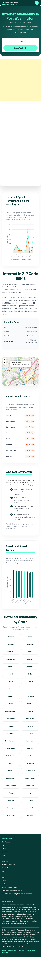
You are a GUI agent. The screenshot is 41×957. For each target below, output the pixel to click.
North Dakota (30, 756)
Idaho (30, 674)
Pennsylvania (30, 771)
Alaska (30, 637)
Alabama (11, 637)
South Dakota (11, 785)
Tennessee (30, 785)
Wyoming (30, 815)
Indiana (30, 681)
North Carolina (11, 756)
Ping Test (5, 868)
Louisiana (30, 696)
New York (30, 748)
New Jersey (30, 741)
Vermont (11, 800)
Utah (30, 793)
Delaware (30, 659)
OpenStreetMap (28, 384)
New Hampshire (10, 741)
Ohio (10, 763)
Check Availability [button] (20, 48)
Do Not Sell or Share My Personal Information (17, 894)
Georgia (30, 666)
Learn (4, 871)
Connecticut (10, 659)
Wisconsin (10, 815)
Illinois (11, 681)
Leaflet (20, 384)
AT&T (3, 845)
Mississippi (30, 718)
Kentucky (11, 696)
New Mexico (11, 748)
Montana (30, 726)
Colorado (30, 651)
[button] (20, 369)
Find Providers (6, 842)
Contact (4, 884)
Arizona (11, 644)
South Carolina (30, 778)
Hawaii (10, 674)
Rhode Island (10, 778)
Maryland (30, 704)
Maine (11, 704)
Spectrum (5, 852)
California (10, 651)
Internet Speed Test (8, 864)
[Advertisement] (20, 80)
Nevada (30, 733)
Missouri (11, 726)
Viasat (4, 848)
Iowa (11, 689)
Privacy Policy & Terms (9, 887)
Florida (10, 666)
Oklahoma (30, 763)
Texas (11, 793)
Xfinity (4, 855)
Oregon (10, 771)
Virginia (30, 800)
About (4, 880)
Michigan (30, 711)
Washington (11, 808)
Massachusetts (10, 711)
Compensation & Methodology (12, 890)
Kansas (30, 689)
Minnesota (11, 718)
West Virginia (30, 808)
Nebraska (10, 733)
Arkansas (30, 644)
